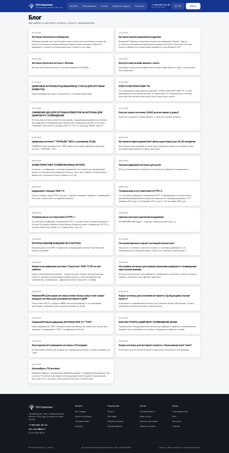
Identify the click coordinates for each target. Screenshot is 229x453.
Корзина (79, 426)
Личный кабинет (114, 426)
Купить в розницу (83, 416)
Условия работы (147, 411)
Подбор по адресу (121, 6)
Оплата (110, 411)
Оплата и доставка (148, 421)
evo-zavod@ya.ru (37, 429)
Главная (176, 426)
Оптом (104, 6)
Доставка (111, 416)
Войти (193, 6)
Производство (89, 6)
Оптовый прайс (82, 421)
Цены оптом (145, 416)
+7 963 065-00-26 (38, 425)
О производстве (180, 411)
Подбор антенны (115, 421)
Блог (174, 416)
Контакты (139, 6)
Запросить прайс (148, 426)
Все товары (80, 411)
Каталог (74, 6)
